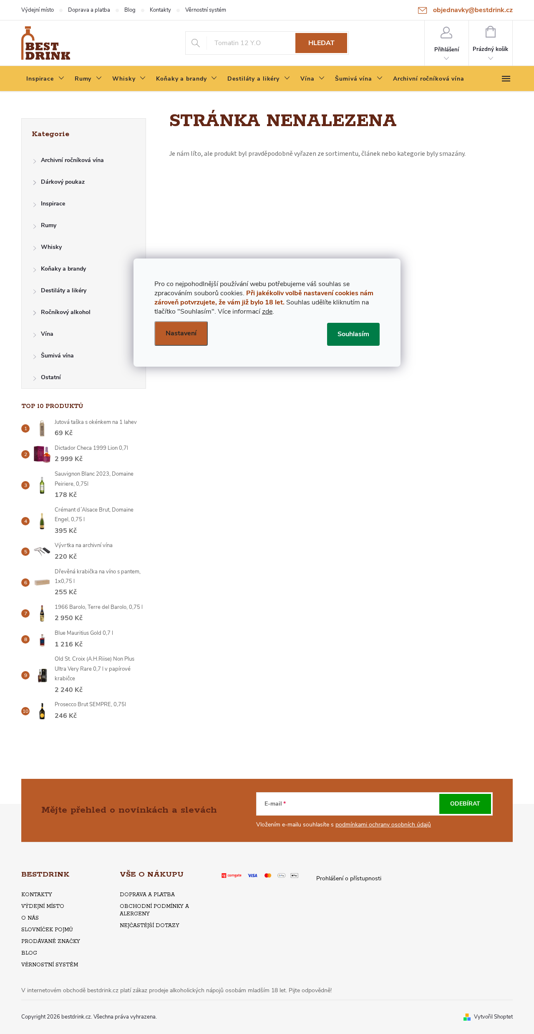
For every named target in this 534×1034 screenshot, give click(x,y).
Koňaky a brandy (63, 269)
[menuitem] (45, 79)
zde (267, 311)
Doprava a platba (89, 10)
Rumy (48, 225)
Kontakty (160, 10)
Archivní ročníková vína (72, 160)
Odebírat (465, 804)
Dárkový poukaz (63, 182)
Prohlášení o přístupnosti (348, 878)
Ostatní (51, 377)
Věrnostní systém (205, 10)
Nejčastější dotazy (149, 925)
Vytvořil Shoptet (493, 1017)
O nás (30, 918)
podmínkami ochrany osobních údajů (383, 825)
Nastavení (181, 333)
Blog (130, 10)
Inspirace (53, 204)
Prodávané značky (50, 941)
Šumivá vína (57, 356)
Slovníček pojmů (47, 930)
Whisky (51, 247)
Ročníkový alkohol (66, 312)
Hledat (321, 43)
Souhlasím (353, 334)
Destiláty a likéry (63, 290)
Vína (47, 334)
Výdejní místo (37, 10)
